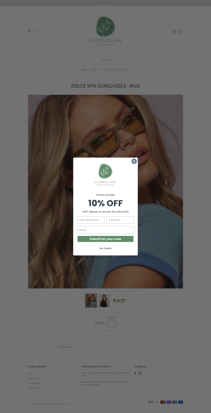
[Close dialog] (134, 161)
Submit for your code (105, 239)
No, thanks (105, 248)
